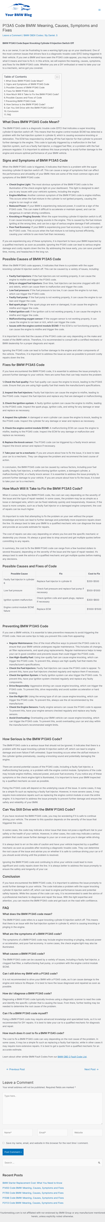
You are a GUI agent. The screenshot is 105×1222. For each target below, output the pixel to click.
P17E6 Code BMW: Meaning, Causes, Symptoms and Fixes (33, 1193)
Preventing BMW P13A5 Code (21, 101)
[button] (56, 77)
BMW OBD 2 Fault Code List (72, 1056)
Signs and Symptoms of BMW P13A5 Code (27, 84)
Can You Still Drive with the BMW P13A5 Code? (30, 107)
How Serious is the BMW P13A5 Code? (25, 104)
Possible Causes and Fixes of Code (24, 97)
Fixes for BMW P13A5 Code (20, 91)
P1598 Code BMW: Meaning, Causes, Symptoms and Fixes (33, 1198)
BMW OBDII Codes (33, 35)
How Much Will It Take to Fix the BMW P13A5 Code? (32, 94)
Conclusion (13, 111)
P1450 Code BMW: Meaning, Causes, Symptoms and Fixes (33, 1188)
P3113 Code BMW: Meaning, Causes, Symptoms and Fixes (33, 1203)
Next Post (92, 1069)
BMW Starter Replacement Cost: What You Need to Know (32, 1183)
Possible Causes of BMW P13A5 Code (25, 87)
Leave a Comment (12, 35)
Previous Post (15, 1069)
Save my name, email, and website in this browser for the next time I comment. (47, 1143)
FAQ (9, 114)
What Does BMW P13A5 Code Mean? (24, 81)
